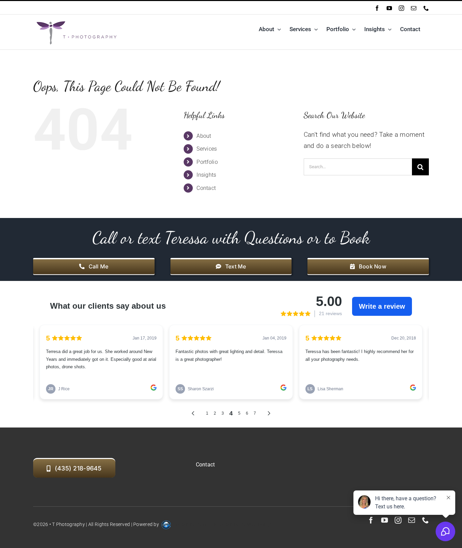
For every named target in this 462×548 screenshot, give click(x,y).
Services (207, 149)
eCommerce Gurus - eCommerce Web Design (224, 524)
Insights (206, 175)
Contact (206, 188)
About (204, 136)
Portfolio (207, 162)
